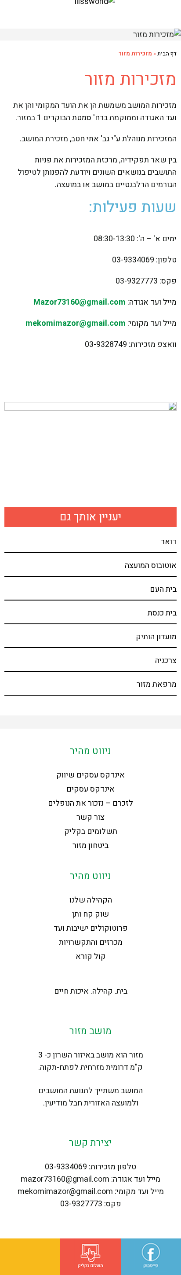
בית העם (163, 589)
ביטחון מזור (90, 845)
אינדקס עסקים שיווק (90, 775)
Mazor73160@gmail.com (79, 302)
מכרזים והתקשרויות (91, 942)
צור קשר (90, 817)
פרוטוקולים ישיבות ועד (91, 928)
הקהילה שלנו (90, 900)
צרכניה (166, 661)
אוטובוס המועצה (151, 565)
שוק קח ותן (90, 914)
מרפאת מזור (157, 684)
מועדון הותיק (156, 637)
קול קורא (91, 956)
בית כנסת (162, 613)
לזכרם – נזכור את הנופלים (90, 803)
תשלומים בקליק (90, 831)
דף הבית (167, 53)
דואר (169, 542)
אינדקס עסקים (90, 789)
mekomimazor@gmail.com (75, 323)
